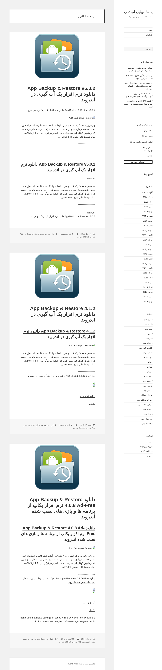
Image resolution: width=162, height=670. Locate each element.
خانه (151, 30)
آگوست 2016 (147, 268)
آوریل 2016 (148, 287)
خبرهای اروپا (148, 343)
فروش (150, 372)
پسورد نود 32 (147, 136)
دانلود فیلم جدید (87, 396)
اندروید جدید (148, 319)
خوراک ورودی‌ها (146, 446)
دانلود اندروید (33, 639)
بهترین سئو (148, 150)
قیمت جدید (148, 376)
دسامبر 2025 (147, 216)
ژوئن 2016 (148, 278)
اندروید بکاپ (43, 639)
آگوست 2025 (147, 235)
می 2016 (149, 282)
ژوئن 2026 (148, 202)
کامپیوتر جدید (147, 381)
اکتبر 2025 (148, 226)
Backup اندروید (83, 237)
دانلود (39, 234)
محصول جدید (147, 409)
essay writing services (66, 617)
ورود (151, 442)
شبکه (150, 362)
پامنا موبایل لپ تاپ (138, 12)
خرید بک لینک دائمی (145, 125)
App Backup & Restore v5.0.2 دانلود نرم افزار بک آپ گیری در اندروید (61, 93)
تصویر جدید (148, 334)
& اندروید (32, 234)
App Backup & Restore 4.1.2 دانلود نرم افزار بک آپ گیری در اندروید (62, 314)
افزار (53, 234)
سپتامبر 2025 (147, 230)
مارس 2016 (148, 292)
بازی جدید (149, 324)
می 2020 (149, 245)
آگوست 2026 (147, 192)
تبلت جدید (149, 329)
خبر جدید (149, 338)
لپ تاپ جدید (148, 391)
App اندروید (90, 428)
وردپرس (149, 456)
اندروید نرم (46, 234)
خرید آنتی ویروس (138, 162)
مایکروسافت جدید (145, 405)
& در (26, 234)
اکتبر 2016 (148, 259)
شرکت (150, 367)
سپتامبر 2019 (147, 249)
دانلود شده (86, 642)
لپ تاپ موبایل (147, 395)
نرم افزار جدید (147, 419)
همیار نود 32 (148, 147)
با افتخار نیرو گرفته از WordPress (81, 664)
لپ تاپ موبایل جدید (145, 400)
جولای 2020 (148, 240)
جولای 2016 (148, 273)
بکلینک (92, 403)
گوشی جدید (148, 386)
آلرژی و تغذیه (88, 602)
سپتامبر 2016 (147, 263)
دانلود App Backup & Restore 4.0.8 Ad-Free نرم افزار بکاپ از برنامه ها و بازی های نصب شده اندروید (61, 508)
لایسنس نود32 (147, 130)
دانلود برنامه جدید (146, 348)
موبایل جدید (148, 414)
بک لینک (149, 35)
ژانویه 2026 (148, 211)
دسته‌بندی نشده (146, 353)
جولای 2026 (148, 197)
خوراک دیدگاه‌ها (146, 451)
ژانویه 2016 (148, 301)
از (55, 639)
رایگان (150, 156)
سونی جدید (148, 357)
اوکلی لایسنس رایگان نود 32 (141, 142)
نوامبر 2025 (148, 221)
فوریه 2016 (148, 297)
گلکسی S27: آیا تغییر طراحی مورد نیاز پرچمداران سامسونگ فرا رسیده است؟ (138, 104)
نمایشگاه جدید (147, 424)
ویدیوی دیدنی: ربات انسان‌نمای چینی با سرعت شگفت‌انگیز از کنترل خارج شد (139, 86)
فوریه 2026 (148, 207)
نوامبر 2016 (148, 254)
